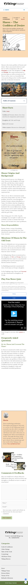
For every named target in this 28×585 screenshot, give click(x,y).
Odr (24, 70)
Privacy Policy (5, 573)
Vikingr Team (5, 571)
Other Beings (5, 549)
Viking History (5, 559)
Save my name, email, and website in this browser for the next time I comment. (14, 511)
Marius (23, 19)
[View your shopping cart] (24, 10)
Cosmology (4, 554)
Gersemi (23, 271)
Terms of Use (5, 575)
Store (3, 568)
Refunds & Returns (7, 578)
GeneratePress (20, 583)
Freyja (19, 257)
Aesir (8, 111)
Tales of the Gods (6, 551)
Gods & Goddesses (7, 547)
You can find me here (13, 444)
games (21, 332)
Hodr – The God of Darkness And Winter (11, 466)
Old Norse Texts (6, 556)
